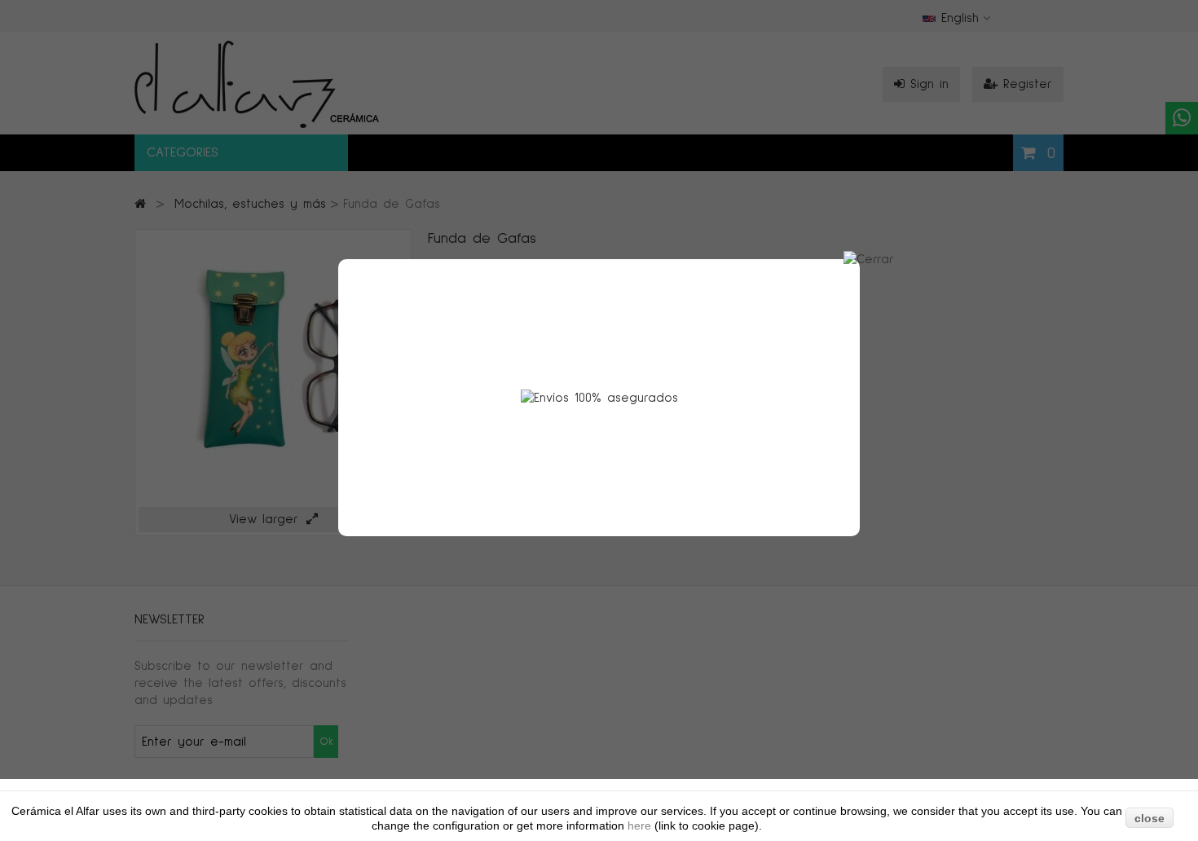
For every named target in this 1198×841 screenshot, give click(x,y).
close (1149, 818)
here (641, 825)
